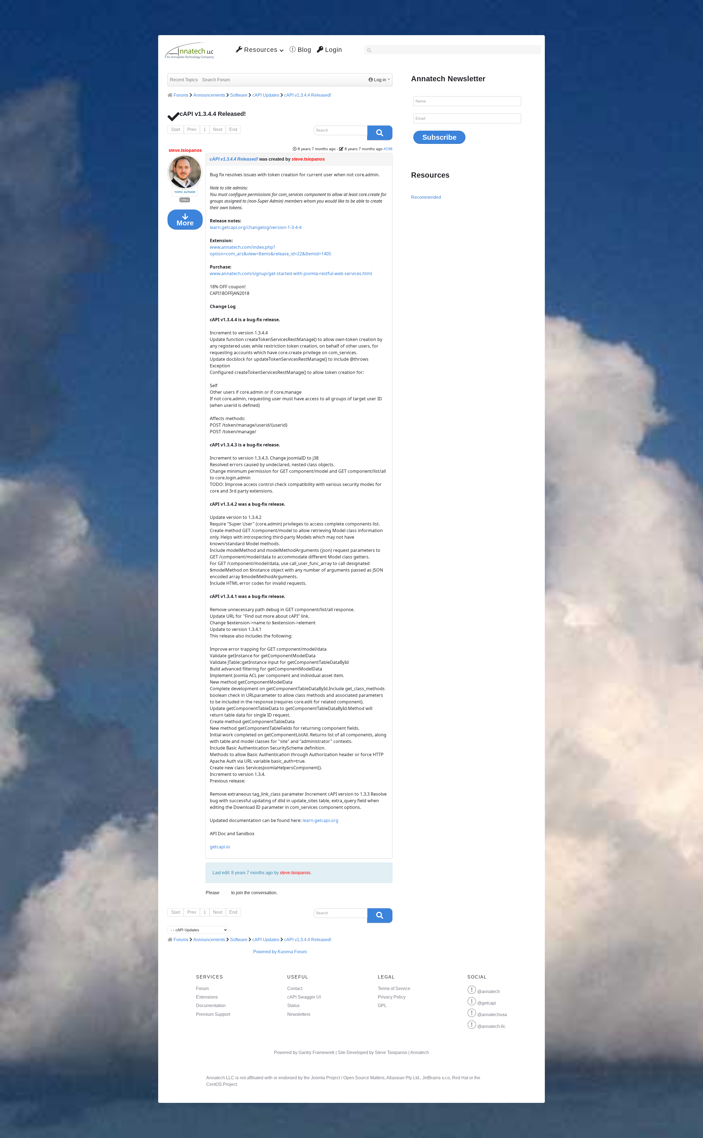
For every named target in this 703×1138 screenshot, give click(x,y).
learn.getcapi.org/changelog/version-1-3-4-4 (256, 227)
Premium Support (213, 1014)
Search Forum (216, 79)
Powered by (265, 951)
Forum (202, 988)
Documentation (211, 1005)
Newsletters (298, 1014)
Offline (184, 200)
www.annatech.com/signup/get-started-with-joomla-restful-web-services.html (291, 273)
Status (293, 1005)
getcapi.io (220, 847)
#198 (388, 149)
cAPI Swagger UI (304, 997)
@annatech (488, 991)
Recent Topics (184, 79)
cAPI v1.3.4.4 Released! (234, 159)
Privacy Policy (392, 997)
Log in (225, 893)
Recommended (426, 197)
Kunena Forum (292, 951)
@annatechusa (492, 1014)
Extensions (207, 997)
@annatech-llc (491, 1026)
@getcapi (486, 1003)
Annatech (419, 1052)
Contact (294, 988)
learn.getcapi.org (320, 820)
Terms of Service (394, 988)
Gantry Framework (316, 1052)
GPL (382, 1005)
